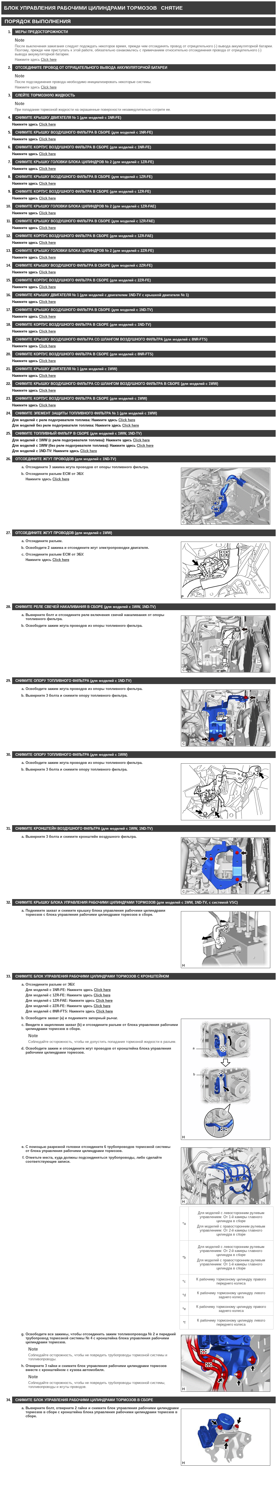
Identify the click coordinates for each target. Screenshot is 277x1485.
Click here (49, 60)
